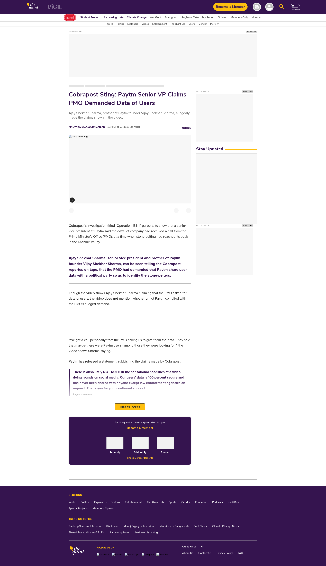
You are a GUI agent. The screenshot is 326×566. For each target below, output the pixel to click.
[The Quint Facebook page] (103, 554)
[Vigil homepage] (55, 7)
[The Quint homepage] (32, 7)
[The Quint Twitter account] (117, 554)
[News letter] (257, 7)
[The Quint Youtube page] (162, 554)
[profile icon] (269, 7)
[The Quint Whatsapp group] (132, 554)
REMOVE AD (252, 32)
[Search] (282, 6)
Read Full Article (130, 406)
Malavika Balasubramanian (87, 127)
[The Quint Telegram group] (148, 554)
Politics (186, 128)
